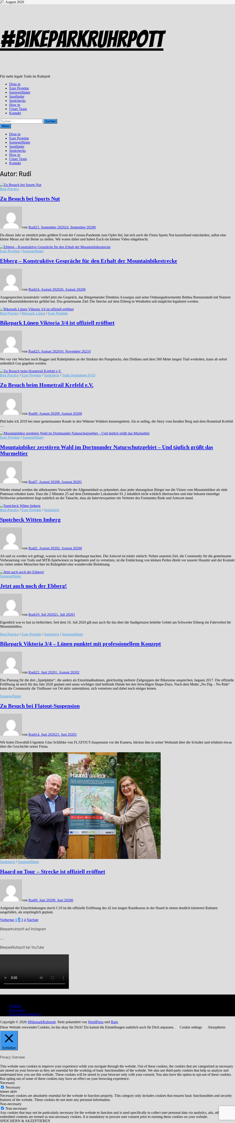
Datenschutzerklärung (25, 1014)
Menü (5, 126)
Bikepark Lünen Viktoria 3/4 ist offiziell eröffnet (57, 323)
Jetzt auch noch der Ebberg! (33, 586)
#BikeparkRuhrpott (81, 39)
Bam (114, 1022)
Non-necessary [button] (11, 1104)
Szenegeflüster (19, 92)
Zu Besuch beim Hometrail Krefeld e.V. (46, 385)
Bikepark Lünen (33, 313)
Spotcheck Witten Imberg (30, 520)
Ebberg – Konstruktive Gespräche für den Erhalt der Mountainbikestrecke (88, 261)
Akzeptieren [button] (216, 1027)
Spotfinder (16, 96)
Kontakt (15, 113)
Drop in (14, 84)
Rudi (32, 227)
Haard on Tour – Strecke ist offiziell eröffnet (52, 872)
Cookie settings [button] (191, 1027)
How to (14, 105)
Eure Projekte (19, 88)
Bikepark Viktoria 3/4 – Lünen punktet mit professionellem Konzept (80, 644)
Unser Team (18, 109)
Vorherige (7, 920)
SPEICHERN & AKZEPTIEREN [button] (25, 1121)
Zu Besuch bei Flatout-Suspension (40, 706)
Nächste (32, 920)
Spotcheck (51, 375)
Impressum (17, 1010)
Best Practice (9, 189)
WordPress (96, 1022)
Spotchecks (17, 101)
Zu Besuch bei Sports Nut (30, 199)
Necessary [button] (7, 1083)
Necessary (13, 1087)
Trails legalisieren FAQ (78, 375)
